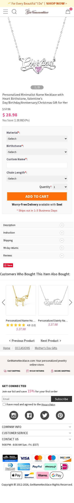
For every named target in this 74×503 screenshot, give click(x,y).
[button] (3, 302)
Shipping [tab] (8, 240)
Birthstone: (15, 146)
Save (9, 265)
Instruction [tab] (9, 232)
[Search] (14, 11)
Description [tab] (9, 225)
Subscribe (61, 399)
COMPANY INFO (11, 427)
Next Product (50, 341)
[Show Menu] (6, 11)
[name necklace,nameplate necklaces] (37, 11)
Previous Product (22, 341)
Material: (13, 132)
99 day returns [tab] (10, 248)
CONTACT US (10, 439)
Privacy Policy (48, 404)
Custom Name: (17, 159)
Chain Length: (17, 172)
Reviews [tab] (7, 255)
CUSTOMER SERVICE (15, 433)
